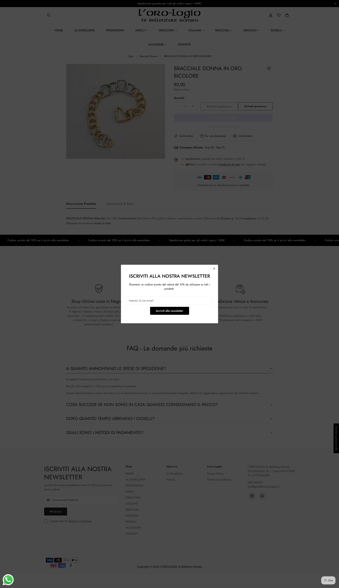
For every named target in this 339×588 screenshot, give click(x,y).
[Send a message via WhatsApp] (8, 579)
